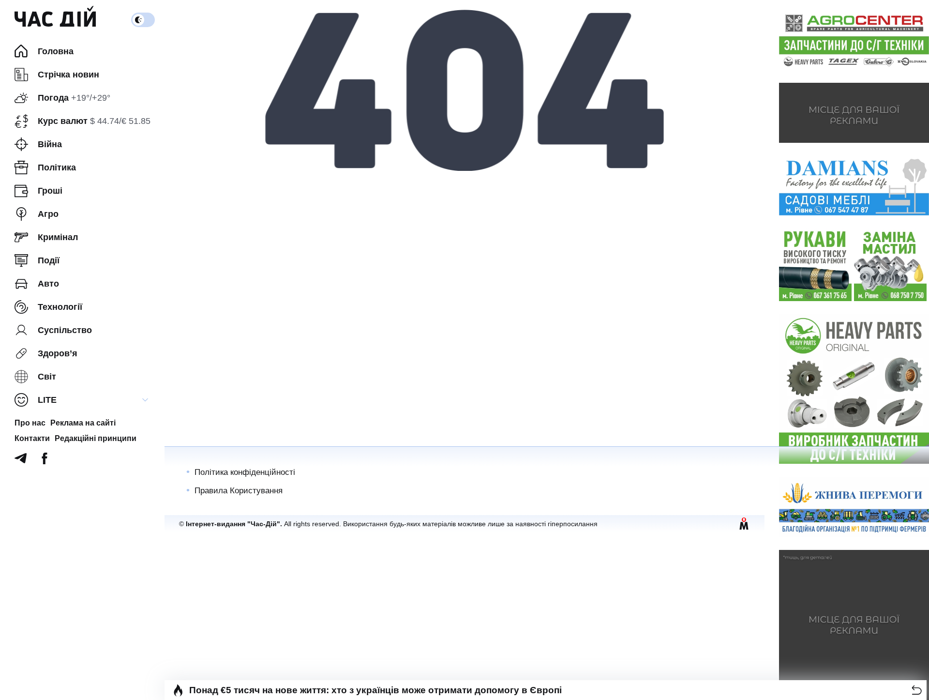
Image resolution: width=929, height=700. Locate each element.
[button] (917, 690)
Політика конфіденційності (245, 472)
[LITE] (145, 399)
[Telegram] (21, 461)
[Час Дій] (55, 20)
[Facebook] (44, 461)
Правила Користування (239, 490)
